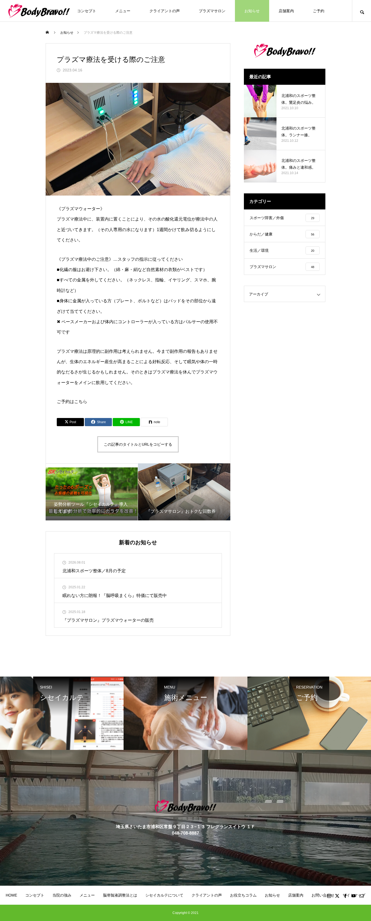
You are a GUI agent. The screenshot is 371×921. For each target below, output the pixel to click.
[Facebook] (345, 895)
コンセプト (86, 11)
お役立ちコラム (243, 895)
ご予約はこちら (72, 401)
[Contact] (361, 895)
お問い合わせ (323, 895)
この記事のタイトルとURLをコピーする (138, 444)
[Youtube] (353, 895)
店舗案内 (286, 11)
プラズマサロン (212, 11)
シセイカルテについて (164, 895)
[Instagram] (329, 895)
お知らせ (252, 11)
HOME (11, 895)
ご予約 (318, 11)
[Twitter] (337, 895)
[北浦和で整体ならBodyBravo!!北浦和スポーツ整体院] (39, 11)
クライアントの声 (164, 11)
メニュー (122, 11)
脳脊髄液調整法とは (120, 895)
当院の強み (61, 895)
